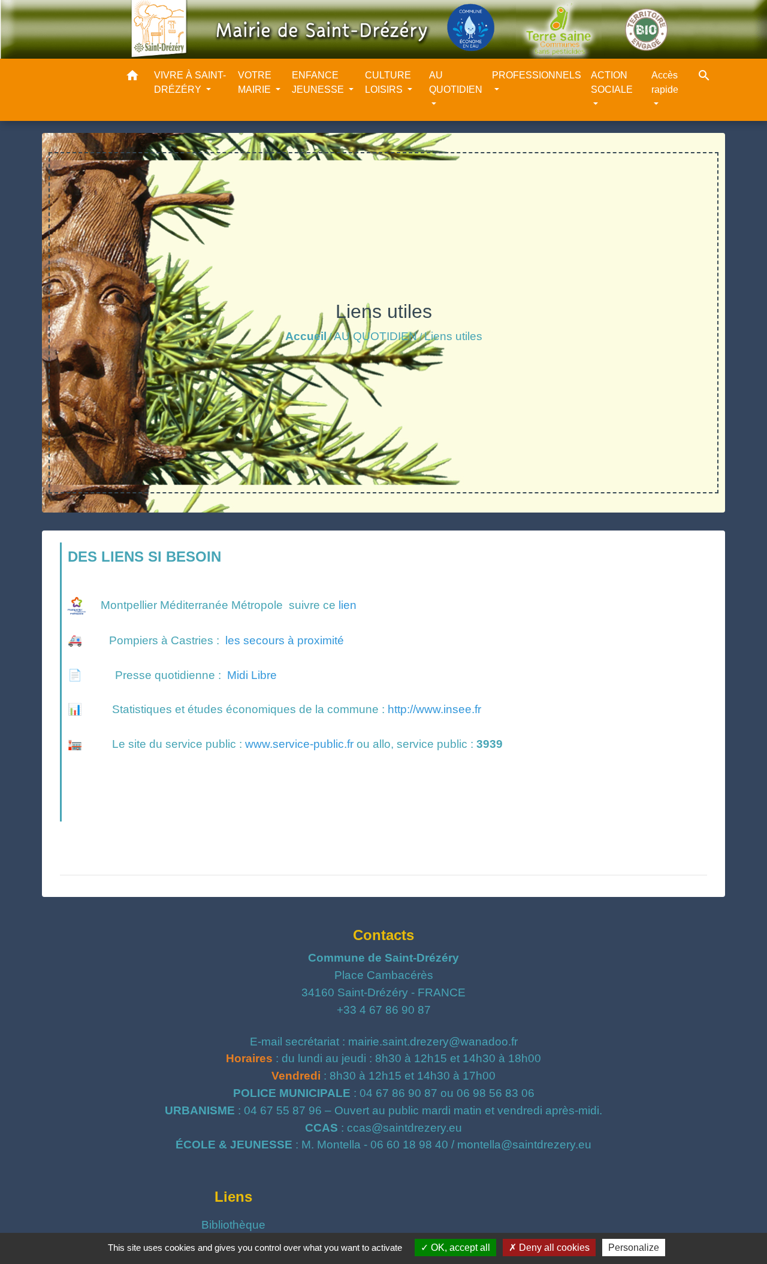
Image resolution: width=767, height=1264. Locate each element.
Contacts (383, 935)
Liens (233, 1197)
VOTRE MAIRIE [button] (255, 82)
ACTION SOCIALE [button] (612, 82)
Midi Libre (252, 675)
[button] (132, 77)
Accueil (306, 336)
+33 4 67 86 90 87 (384, 1010)
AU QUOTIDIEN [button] (455, 82)
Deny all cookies (553, 1247)
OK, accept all (459, 1247)
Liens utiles (453, 336)
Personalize (633, 1247)
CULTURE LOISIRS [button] (388, 82)
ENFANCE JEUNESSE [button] (319, 82)
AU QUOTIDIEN (375, 336)
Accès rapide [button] (664, 82)
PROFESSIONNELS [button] (536, 75)
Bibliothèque (233, 1224)
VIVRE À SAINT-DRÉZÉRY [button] (190, 82)
